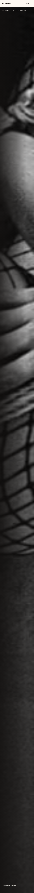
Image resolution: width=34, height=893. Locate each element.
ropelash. (7, 3)
